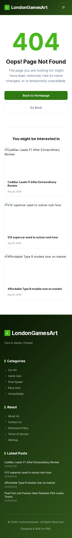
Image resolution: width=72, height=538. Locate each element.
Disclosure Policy (18, 428)
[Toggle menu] (63, 7)
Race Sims (14, 387)
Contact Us (15, 422)
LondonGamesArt (26, 7)
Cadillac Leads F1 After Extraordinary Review (31, 462)
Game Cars (14, 375)
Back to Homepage (36, 95)
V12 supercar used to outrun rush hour (33, 237)
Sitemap (13, 439)
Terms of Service (18, 433)
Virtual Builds (16, 393)
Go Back (36, 107)
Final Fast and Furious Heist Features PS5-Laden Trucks (34, 494)
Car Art (12, 370)
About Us (13, 416)
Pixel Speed (15, 381)
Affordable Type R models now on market (35, 288)
